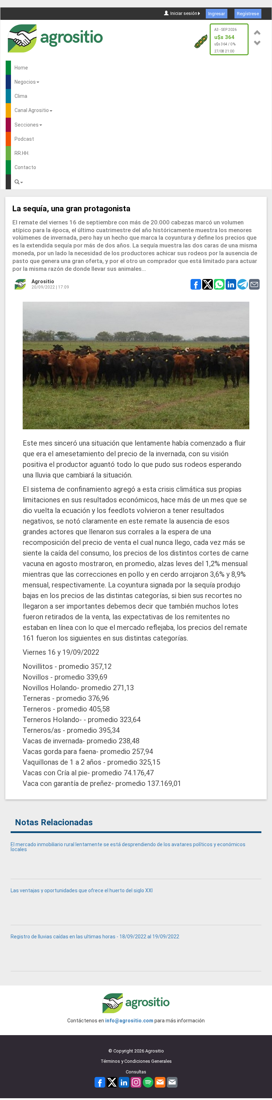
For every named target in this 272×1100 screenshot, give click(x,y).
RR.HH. (22, 153)
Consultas (136, 1071)
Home (21, 68)
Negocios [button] (25, 82)
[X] (112, 1082)
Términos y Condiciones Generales (136, 1061)
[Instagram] (136, 1082)
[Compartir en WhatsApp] (219, 283)
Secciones (27, 125)
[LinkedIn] (124, 1082)
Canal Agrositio (32, 110)
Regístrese (248, 13)
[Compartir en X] (207, 283)
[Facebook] (100, 1082)
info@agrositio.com (129, 1020)
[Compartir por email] (254, 283)
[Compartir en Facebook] (196, 283)
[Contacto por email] (172, 1082)
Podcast (24, 139)
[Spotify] (148, 1082)
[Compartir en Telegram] (242, 283)
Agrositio (43, 281)
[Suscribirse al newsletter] (160, 1082)
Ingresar (216, 13)
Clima (21, 96)
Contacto (25, 167)
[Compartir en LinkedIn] (231, 283)
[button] (257, 31)
